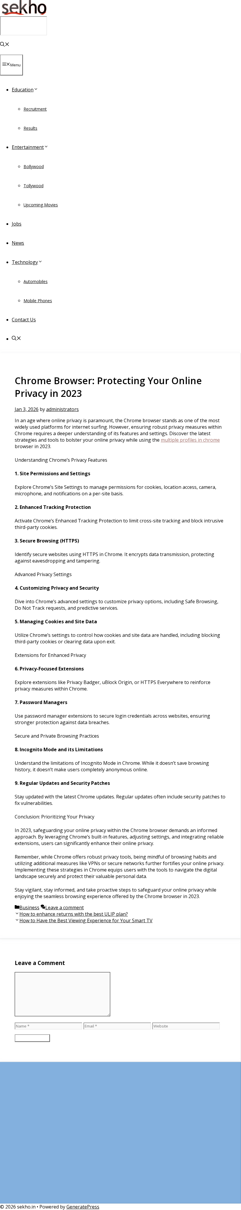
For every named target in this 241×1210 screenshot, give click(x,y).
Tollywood (33, 185)
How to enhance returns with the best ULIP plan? (73, 914)
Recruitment (35, 109)
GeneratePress (82, 1207)
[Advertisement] (120, 1135)
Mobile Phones (38, 300)
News (18, 243)
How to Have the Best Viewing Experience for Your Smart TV (86, 920)
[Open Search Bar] (4, 45)
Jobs (16, 224)
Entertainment (28, 147)
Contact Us (24, 319)
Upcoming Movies (41, 205)
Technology (25, 262)
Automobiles (36, 281)
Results (30, 128)
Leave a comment (64, 907)
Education (23, 89)
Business (29, 907)
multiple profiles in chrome (190, 440)
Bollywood (34, 166)
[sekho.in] (23, 13)
